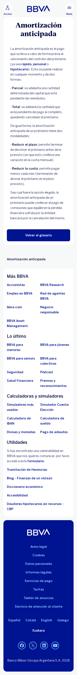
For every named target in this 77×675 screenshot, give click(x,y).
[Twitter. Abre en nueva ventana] (33, 646)
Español (14, 620)
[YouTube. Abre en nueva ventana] (55, 646)
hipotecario (19, 69)
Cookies (39, 555)
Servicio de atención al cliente (38, 606)
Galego (63, 620)
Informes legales (39, 572)
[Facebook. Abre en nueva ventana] (22, 646)
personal (39, 64)
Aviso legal (38, 547)
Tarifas (38, 589)
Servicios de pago (38, 581)
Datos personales (38, 564)
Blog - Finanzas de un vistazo (29, 478)
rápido (26, 64)
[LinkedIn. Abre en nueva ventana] (44, 646)
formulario (35, 461)
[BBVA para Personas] (38, 8)
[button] (38, 235)
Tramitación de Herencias (27, 470)
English (46, 620)
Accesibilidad (17, 495)
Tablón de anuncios (38, 598)
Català (30, 620)
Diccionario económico (25, 487)
